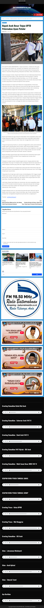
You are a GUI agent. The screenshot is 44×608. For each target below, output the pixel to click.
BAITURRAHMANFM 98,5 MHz (22, 7)
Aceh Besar (4, 22)
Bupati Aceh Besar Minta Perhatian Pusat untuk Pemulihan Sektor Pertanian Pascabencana (35, 264)
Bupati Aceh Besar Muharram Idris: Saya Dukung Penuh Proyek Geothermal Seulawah (12, 202)
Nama (3, 229)
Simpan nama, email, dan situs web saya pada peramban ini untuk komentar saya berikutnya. (19, 243)
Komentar (4, 213)
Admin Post (4, 31)
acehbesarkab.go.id (11, 197)
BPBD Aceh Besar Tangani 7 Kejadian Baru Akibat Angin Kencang (21, 264)
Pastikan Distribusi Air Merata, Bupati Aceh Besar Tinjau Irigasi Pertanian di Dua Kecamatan (32, 202)
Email (3, 233)
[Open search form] (32, 15)
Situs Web (4, 238)
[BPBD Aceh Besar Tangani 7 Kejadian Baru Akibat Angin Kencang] (22, 257)
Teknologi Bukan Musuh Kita (7, 262)
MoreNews (27, 606)
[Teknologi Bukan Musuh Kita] (8, 257)
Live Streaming (39, 14)
